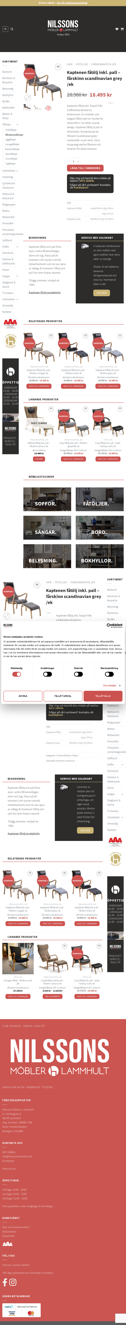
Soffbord (7, 240)
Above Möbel (39, 450)
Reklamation (9, 1231)
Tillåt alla (103, 696)
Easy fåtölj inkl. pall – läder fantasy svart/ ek (107, 444)
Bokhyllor (8, 95)
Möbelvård (8, 217)
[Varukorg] (122, 29)
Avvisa (23, 696)
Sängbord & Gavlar (8, 284)
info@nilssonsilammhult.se (17, 1156)
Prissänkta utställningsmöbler (13, 232)
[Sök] (12, 29)
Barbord (7, 71)
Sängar (6, 276)
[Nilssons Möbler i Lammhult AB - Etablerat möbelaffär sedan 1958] (63, 29)
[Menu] (5, 29)
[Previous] (28, 82)
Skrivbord (7, 253)
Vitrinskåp (7, 305)
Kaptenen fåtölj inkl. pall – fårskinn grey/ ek (108, 371)
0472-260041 (86, 180)
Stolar (5, 269)
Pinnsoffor (8, 223)
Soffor (5, 246)
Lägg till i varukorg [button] (39, 386)
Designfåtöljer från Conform (73, 450)
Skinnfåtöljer (11, 153)
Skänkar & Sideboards (8, 261)
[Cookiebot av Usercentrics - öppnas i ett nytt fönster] (109, 625)
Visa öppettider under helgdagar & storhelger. (27, 1206)
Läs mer (39, 459)
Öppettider (8, 1236)
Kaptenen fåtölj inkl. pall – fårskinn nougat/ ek (39, 371)
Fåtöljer (6, 124)
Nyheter (6, 312)
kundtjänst (81, 187)
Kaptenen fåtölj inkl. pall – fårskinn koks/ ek (73, 371)
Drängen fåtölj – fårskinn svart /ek (18, 982)
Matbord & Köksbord (8, 196)
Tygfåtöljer (10, 163)
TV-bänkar (8, 293)
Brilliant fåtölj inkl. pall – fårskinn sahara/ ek (39, 444)
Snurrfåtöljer (11, 158)
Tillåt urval (62, 696)
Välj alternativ (52, 996)
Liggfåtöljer (10, 139)
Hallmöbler (8, 170)
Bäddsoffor (8, 107)
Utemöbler (8, 299)
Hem (69, 64)
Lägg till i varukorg (85, 168)
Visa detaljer (109, 685)
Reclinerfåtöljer (12, 149)
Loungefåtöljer (12, 144)
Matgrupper (9, 204)
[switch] (47, 674)
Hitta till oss (9, 1168)
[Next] (58, 82)
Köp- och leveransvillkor (16, 1227)
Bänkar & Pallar (7, 116)
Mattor (6, 210)
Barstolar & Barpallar (8, 80)
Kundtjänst (8, 1161)
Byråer (6, 101)
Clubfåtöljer (10, 129)
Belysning (7, 88)
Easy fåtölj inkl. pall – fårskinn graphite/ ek (73, 444)
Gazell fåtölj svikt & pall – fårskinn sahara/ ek (52, 982)
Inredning (7, 177)
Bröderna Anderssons (38, 377)
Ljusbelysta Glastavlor (8, 185)
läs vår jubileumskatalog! (72, 3)
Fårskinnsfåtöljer (14, 134)
